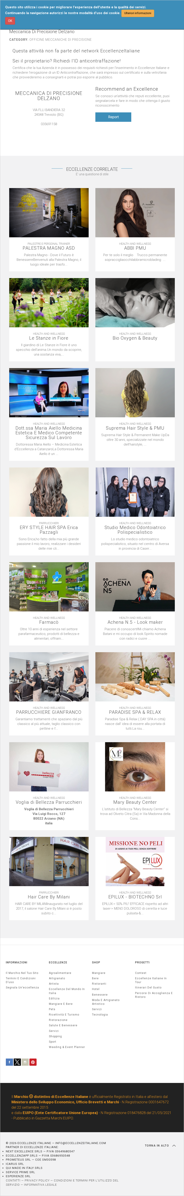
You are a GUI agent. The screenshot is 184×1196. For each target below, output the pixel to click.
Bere (95, 978)
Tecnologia (100, 1014)
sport (52, 1041)
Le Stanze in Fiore (48, 338)
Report (113, 117)
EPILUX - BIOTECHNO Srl (135, 897)
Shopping (55, 1036)
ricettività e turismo (64, 1014)
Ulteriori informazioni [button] (137, 13)
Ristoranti (99, 983)
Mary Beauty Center (135, 802)
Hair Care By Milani (49, 897)
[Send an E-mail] (46, 129)
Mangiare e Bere (61, 1003)
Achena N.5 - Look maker (135, 622)
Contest (141, 973)
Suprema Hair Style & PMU (135, 428)
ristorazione (58, 1020)
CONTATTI (13, 1180)
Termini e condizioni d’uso (21, 980)
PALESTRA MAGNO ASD (49, 248)
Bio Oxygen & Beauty (135, 338)
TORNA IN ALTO (157, 1145)
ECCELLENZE (58, 962)
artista (54, 983)
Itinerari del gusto (148, 987)
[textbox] (49, 816)
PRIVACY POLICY (37, 1180)
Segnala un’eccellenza (22, 987)
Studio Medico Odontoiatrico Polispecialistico (135, 530)
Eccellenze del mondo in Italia (67, 991)
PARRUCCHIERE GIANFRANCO (48, 712)
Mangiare (98, 973)
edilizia (54, 998)
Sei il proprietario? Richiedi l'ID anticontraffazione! (67, 61)
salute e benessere (63, 1025)
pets (52, 1009)
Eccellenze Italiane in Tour (151, 980)
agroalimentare (60, 973)
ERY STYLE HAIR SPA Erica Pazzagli (49, 530)
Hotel (96, 989)
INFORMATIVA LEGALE (40, 1184)
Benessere (100, 994)
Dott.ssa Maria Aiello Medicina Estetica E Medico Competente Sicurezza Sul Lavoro (48, 433)
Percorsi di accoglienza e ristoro (154, 995)
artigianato (57, 978)
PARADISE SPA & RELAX (135, 712)
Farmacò (49, 622)
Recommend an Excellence (126, 89)
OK (10, 21)
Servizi (97, 1009)
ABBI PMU (135, 248)
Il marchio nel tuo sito (22, 973)
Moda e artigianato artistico (106, 1002)
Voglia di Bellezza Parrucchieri (49, 802)
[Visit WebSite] (51, 129)
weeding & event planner (67, 1047)
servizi (54, 1031)
